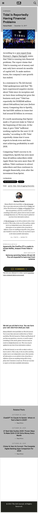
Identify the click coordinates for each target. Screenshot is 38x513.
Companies (7, 11)
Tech (21, 181)
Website (24, 237)
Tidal (14, 186)
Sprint (10, 186)
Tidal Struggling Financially (25, 186)
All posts (14, 237)
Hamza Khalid (7, 26)
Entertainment (10, 181)
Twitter (30, 206)
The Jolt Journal (28, 204)
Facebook (28, 208)
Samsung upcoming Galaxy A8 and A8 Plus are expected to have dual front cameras (20, 257)
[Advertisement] (19, 302)
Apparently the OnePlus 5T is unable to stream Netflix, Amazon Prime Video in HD (18, 248)
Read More (20, 423)
